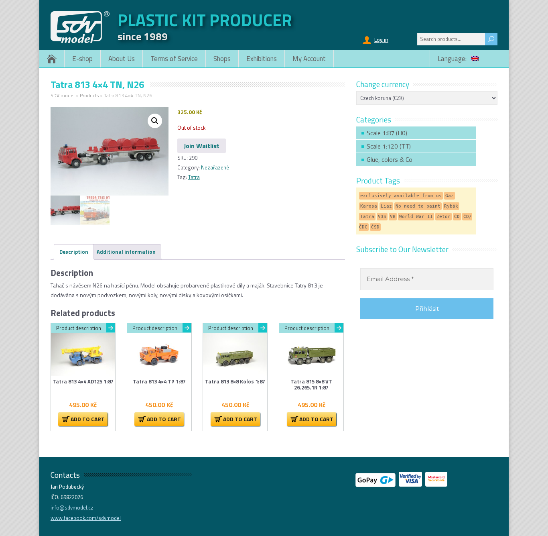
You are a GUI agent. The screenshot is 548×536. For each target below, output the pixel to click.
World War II (416, 216)
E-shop (82, 58)
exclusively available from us (401, 195)
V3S (382, 216)
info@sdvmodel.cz (72, 507)
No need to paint (418, 206)
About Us (121, 58)
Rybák (451, 206)
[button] (155, 121)
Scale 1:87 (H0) (387, 133)
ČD (457, 216)
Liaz (386, 206)
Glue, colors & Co (389, 159)
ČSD (375, 227)
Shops (222, 58)
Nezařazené (215, 167)
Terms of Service (174, 58)
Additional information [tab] (126, 252)
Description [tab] (73, 252)
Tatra (194, 177)
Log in (381, 39)
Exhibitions (261, 58)
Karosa (368, 206)
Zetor (443, 216)
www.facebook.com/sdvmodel (86, 518)
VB (393, 216)
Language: (453, 58)
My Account (309, 58)
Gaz (449, 195)
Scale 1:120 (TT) (389, 146)
